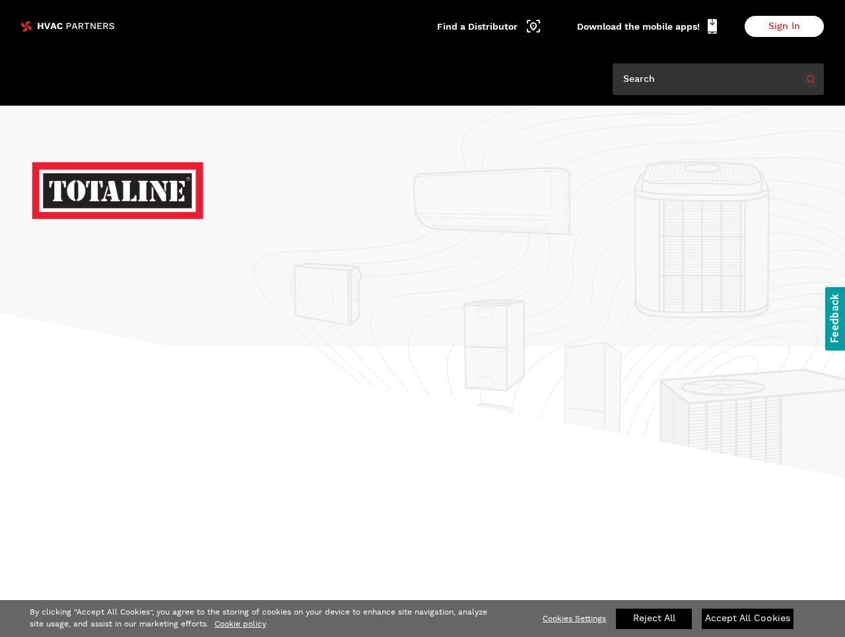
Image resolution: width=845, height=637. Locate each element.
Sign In (784, 26)
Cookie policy (240, 624)
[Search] (811, 79)
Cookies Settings (574, 619)
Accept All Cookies (747, 618)
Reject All (654, 618)
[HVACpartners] (67, 26)
